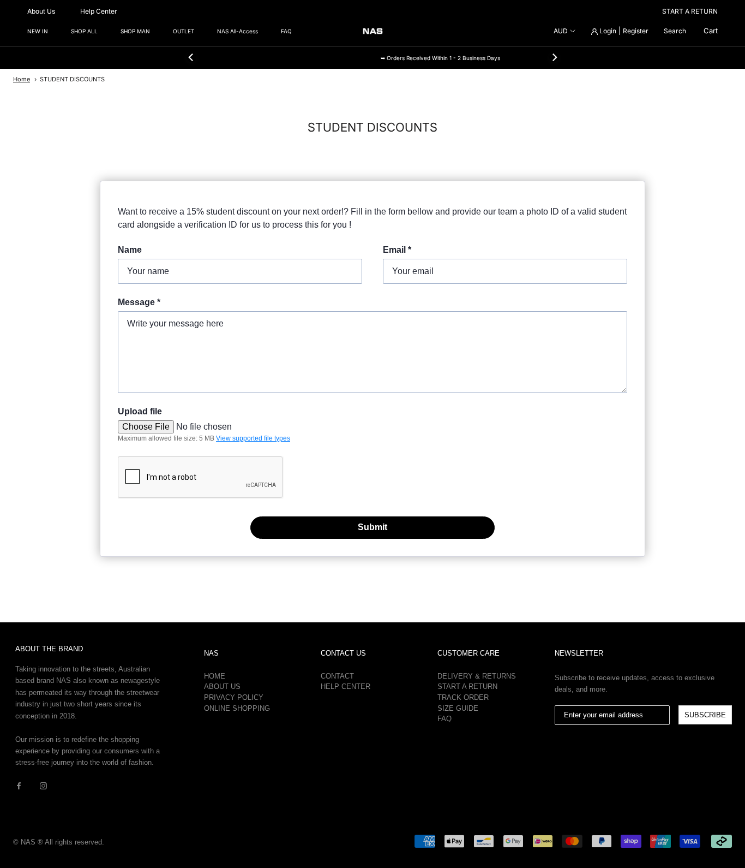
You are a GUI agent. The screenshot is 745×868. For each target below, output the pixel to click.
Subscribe (705, 715)
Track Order (463, 697)
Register (635, 31)
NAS (211, 653)
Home (21, 79)
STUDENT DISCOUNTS (72, 79)
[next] (553, 57)
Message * (139, 302)
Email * (397, 249)
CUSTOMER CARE (468, 653)
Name (130, 249)
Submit (372, 527)
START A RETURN (690, 11)
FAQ (286, 31)
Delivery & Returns (476, 676)
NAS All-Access (237, 31)
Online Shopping (237, 708)
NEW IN (37, 31)
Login (607, 31)
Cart (711, 30)
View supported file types (253, 438)
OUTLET (183, 31)
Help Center (98, 11)
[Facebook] (18, 785)
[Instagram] (43, 785)
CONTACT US (343, 653)
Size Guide (457, 708)
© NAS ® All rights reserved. (58, 842)
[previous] (191, 57)
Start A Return (467, 686)
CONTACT (337, 676)
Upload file (140, 411)
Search (675, 31)
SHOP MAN (135, 31)
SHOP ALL (84, 31)
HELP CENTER (345, 686)
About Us (41, 11)
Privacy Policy (233, 697)
